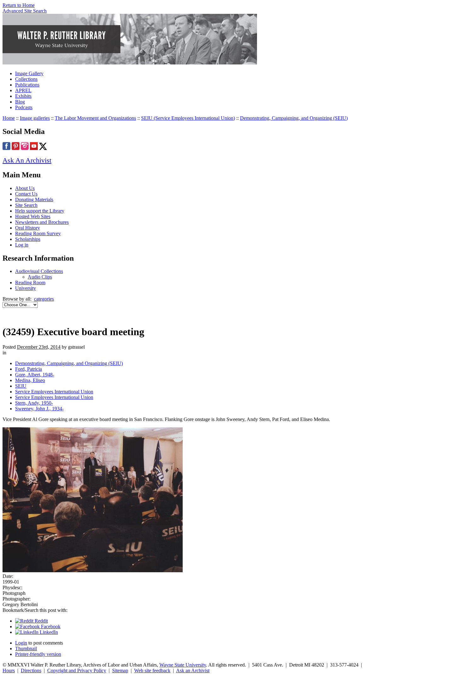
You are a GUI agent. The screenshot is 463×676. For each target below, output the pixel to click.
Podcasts (23, 107)
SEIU (20, 386)
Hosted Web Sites (32, 216)
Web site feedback (152, 670)
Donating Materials (34, 199)
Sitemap (120, 670)
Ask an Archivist (192, 670)
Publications (27, 84)
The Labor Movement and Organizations (95, 118)
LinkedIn (48, 632)
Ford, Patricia (28, 369)
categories (44, 299)
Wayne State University (182, 665)
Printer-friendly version (38, 654)
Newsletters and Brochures (42, 222)
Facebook (50, 626)
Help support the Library (39, 210)
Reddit (40, 620)
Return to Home (19, 5)
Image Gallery (29, 73)
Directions (31, 670)
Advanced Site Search (25, 11)
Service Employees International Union (54, 391)
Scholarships (27, 239)
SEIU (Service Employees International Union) (188, 118)
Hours (9, 670)
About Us (25, 188)
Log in (21, 244)
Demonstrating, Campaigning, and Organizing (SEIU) (294, 118)
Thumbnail (26, 648)
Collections (26, 79)
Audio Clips (40, 277)
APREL (23, 90)
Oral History (27, 227)
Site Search (26, 205)
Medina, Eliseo (30, 380)
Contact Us (26, 194)
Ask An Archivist (27, 160)
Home (9, 118)
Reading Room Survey (38, 233)
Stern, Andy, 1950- (34, 403)
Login (21, 643)
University (25, 288)
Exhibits (23, 96)
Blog (20, 101)
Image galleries (35, 118)
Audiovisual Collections (39, 271)
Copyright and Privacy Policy (76, 670)
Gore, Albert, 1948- (34, 374)
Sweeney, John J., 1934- (39, 408)
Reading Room (30, 282)
